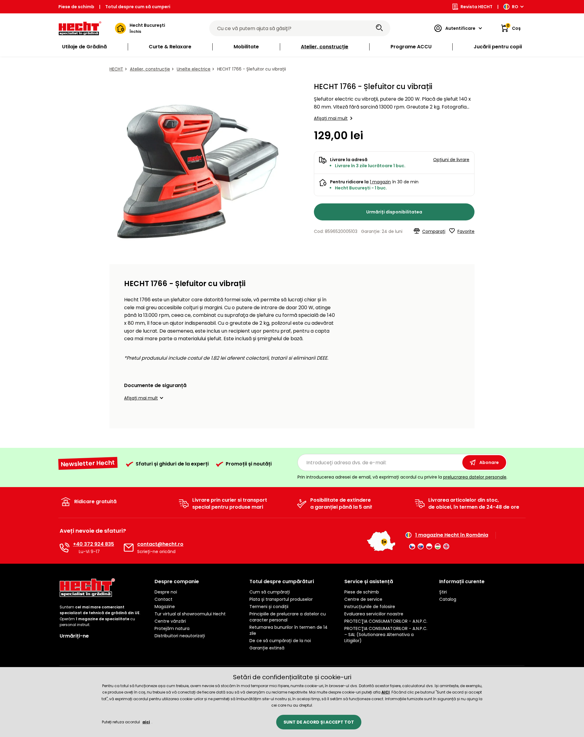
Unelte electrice (193, 69)
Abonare (489, 462)
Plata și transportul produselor (281, 599)
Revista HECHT (476, 7)
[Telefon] (64, 547)
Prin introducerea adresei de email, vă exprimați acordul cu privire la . (402, 477)
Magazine (165, 607)
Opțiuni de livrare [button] (451, 160)
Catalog (447, 599)
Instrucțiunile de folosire (369, 607)
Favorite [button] (465, 231)
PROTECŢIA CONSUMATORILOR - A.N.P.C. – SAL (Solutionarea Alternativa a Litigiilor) (385, 634)
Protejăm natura (172, 628)
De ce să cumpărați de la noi (280, 641)
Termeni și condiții (268, 607)
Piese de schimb (76, 7)
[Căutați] (379, 28)
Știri (443, 592)
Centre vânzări (170, 621)
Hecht (116, 69)
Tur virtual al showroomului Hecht (190, 614)
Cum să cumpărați (269, 592)
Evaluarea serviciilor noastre (373, 614)
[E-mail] (129, 547)
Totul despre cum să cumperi (137, 7)
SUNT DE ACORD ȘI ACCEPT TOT (318, 722)
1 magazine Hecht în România (451, 535)
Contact (163, 599)
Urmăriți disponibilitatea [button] (394, 212)
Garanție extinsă (266, 648)
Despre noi (166, 592)
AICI (385, 692)
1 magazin (380, 182)
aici (146, 722)
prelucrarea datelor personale (474, 477)
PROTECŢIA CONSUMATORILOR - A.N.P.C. (385, 621)
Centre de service (363, 599)
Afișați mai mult (331, 118)
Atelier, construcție (150, 69)
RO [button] (515, 7)
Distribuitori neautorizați (180, 636)
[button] (144, 398)
